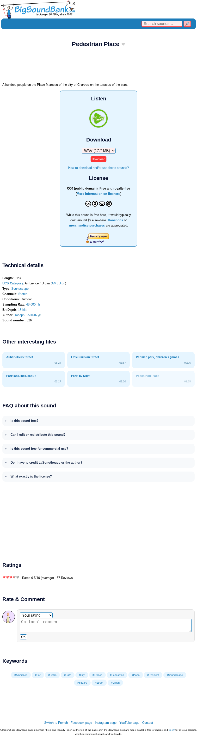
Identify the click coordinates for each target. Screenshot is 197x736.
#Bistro (52, 675)
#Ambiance (20, 675)
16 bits (22, 310)
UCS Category (12, 283)
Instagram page (106, 722)
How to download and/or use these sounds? (98, 168)
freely (172, 730)
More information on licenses (98, 194)
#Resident (153, 675)
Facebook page (81, 722)
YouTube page (129, 722)
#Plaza (136, 675)
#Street (99, 682)
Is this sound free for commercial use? (39, 448)
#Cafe (67, 675)
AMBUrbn (58, 283)
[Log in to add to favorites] (123, 44)
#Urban (115, 682)
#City (82, 675)
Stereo (22, 294)
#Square (82, 682)
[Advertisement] (98, 66)
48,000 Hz (33, 304)
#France (97, 675)
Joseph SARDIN (25, 315)
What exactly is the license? (31, 476)
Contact (147, 722)
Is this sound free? (24, 421)
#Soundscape (175, 675)
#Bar (38, 675)
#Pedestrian (117, 675)
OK (23, 637)
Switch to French (56, 722)
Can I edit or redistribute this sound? (38, 434)
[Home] (98, 9)
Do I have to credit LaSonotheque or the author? (46, 462)
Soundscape (20, 288)
